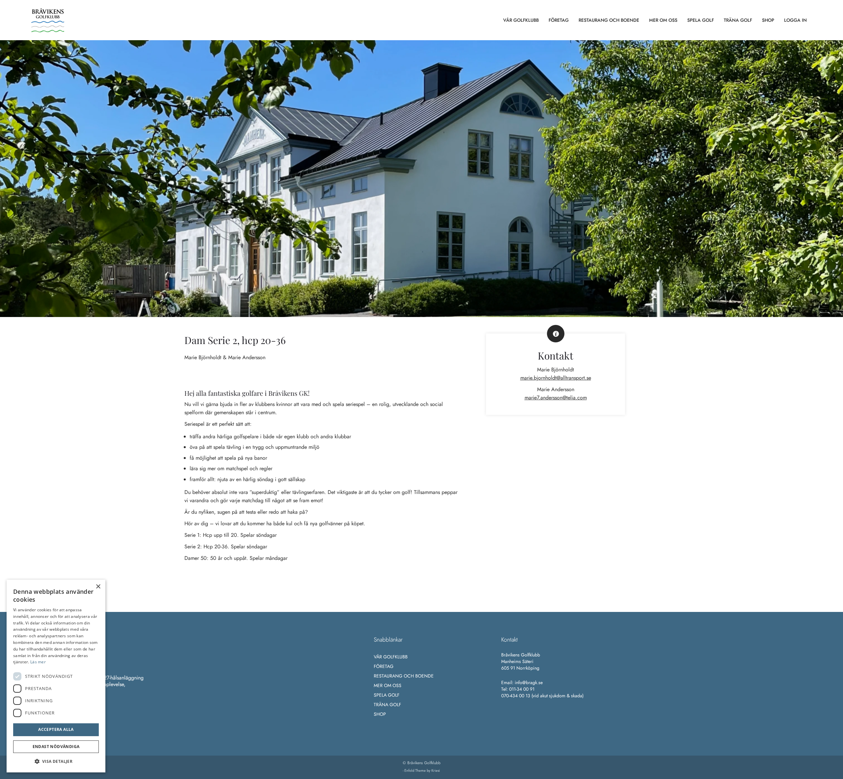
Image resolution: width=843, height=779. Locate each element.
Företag (384, 666)
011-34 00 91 (521, 689)
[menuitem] (521, 20)
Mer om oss (387, 685)
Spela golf (386, 695)
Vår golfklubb (391, 656)
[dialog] (56, 676)
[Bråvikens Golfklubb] (47, 20)
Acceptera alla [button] (56, 729)
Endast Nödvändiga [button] (56, 746)
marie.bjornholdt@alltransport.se (555, 378)
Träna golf (387, 704)
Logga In (795, 20)
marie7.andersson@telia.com (556, 397)
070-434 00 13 (515, 695)
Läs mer (38, 662)
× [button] (97, 586)
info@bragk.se (529, 682)
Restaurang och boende (404, 676)
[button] (56, 761)
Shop (380, 714)
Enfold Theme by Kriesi (422, 770)
